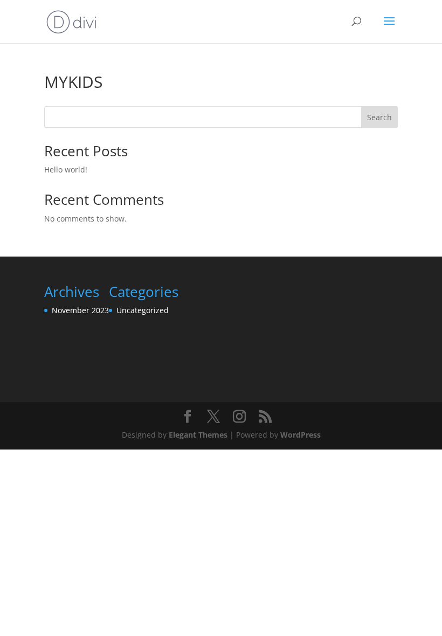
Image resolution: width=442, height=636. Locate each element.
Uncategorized (142, 310)
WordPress (300, 435)
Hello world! (65, 169)
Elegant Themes (198, 435)
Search (379, 117)
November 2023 (80, 310)
